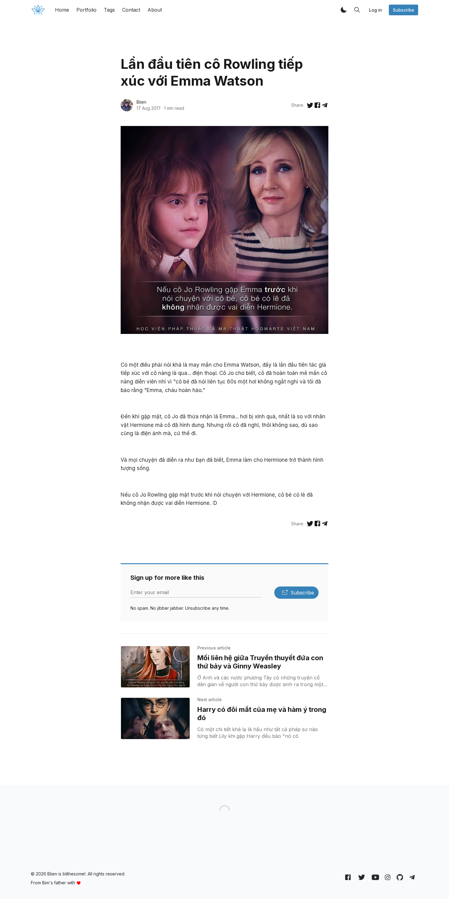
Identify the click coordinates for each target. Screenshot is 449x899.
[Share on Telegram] (324, 105)
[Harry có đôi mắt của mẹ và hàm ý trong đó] (155, 718)
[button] (343, 10)
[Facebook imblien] (348, 877)
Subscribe (403, 10)
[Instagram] (387, 877)
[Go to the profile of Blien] (127, 105)
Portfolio (86, 10)
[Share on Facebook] (317, 105)
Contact (131, 10)
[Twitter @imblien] (362, 877)
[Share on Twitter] (310, 105)
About (155, 10)
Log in (375, 10)
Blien (141, 102)
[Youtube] (375, 877)
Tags (109, 10)
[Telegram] (412, 877)
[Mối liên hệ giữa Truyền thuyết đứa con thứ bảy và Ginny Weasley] (155, 667)
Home (62, 10)
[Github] (400, 877)
